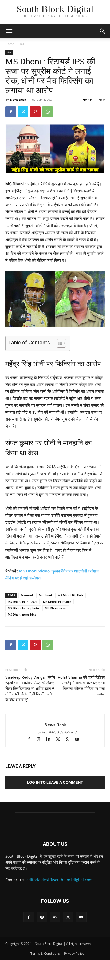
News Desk (18, 99)
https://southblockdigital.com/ (55, 732)
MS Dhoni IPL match (57, 602)
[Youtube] (79, 740)
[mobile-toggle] (9, 31)
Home (9, 44)
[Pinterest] (35, 111)
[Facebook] (10, 111)
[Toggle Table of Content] (59, 343)
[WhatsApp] (47, 111)
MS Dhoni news (55, 608)
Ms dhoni (45, 595)
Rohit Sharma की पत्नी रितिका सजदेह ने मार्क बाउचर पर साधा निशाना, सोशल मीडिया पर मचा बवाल (81, 686)
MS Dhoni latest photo (23, 608)
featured (27, 595)
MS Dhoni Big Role (70, 595)
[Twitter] (23, 111)
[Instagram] (41, 740)
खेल (21, 44)
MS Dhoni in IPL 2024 (22, 602)
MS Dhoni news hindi (22, 614)
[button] (102, 31)
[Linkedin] (51, 740)
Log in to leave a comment (55, 782)
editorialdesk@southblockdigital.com (59, 879)
